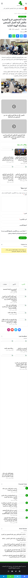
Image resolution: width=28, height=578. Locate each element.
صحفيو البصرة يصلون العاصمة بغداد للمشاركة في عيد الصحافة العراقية (7, 158)
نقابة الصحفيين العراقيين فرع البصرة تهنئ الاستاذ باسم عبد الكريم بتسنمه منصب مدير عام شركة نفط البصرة (7, 177)
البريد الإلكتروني (23, 219)
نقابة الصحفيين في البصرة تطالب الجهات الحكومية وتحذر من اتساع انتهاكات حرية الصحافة (9, 321)
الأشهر (14, 284)
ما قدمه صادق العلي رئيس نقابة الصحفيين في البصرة (9, 489)
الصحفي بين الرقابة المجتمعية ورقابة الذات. (21, 349)
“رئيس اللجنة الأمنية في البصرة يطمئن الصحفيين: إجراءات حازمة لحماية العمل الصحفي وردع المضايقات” (9, 298)
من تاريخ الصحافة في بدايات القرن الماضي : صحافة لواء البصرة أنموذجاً (9, 497)
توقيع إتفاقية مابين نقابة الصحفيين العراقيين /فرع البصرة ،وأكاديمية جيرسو (9, 306)
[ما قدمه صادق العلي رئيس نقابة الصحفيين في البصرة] (22, 491)
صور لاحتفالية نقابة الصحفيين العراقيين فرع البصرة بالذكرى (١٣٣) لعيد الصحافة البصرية (10, 519)
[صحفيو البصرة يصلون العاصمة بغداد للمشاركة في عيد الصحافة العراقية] (7, 152)
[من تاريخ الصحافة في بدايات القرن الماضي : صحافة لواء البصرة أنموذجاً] (22, 498)
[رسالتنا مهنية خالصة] (22, 315)
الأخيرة (23, 284)
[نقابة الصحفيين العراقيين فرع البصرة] (20, 3)
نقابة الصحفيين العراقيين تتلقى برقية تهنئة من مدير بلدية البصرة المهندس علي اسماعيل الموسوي (21, 176)
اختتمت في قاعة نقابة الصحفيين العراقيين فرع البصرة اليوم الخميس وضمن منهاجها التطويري (9, 512)
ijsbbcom (23, 29)
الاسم (25, 213)
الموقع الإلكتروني (23, 225)
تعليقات (5, 284)
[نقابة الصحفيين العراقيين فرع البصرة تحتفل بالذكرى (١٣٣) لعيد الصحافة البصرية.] (21, 152)
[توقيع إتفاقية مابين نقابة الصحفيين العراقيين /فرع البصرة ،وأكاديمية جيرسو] (22, 307)
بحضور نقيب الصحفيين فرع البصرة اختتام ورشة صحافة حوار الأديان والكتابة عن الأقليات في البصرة (9, 504)
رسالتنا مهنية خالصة (12, 312)
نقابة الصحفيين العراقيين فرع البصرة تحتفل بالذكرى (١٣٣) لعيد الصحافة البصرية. (21, 159)
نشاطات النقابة (17, 13)
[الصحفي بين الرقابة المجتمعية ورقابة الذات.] (22, 291)
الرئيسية (23, 13)
